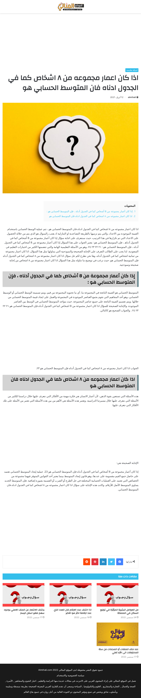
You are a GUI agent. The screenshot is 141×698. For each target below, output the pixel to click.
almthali (132, 97)
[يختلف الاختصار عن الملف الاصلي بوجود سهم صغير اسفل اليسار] (23, 595)
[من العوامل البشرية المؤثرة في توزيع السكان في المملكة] (117, 595)
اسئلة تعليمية (131, 70)
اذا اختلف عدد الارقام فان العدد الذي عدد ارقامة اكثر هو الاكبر (72, 611)
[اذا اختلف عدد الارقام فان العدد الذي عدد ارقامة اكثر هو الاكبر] (70, 595)
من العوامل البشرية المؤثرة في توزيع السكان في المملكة (119, 611)
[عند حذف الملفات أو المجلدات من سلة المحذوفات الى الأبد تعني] (117, 634)
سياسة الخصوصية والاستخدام (70, 675)
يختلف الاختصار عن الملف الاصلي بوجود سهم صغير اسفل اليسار (24, 611)
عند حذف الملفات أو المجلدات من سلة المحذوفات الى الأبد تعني (118, 651)
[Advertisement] (70, 41)
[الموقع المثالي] (70, 6)
